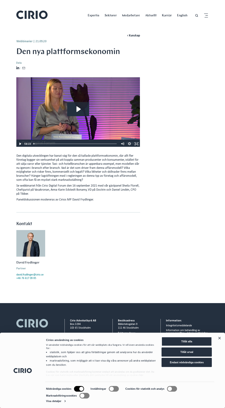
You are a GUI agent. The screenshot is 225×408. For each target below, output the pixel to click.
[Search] (196, 15)
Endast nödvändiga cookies (187, 362)
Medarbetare (131, 15)
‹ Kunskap (133, 35)
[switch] (114, 389)
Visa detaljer (53, 401)
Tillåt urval (186, 351)
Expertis (93, 15)
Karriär (167, 15)
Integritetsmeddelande (179, 325)
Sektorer (111, 15)
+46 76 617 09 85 (26, 278)
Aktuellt (151, 15)
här (141, 375)
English (182, 15)
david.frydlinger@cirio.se (30, 274)
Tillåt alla (186, 341)
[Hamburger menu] (206, 15)
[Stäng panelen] (219, 338)
